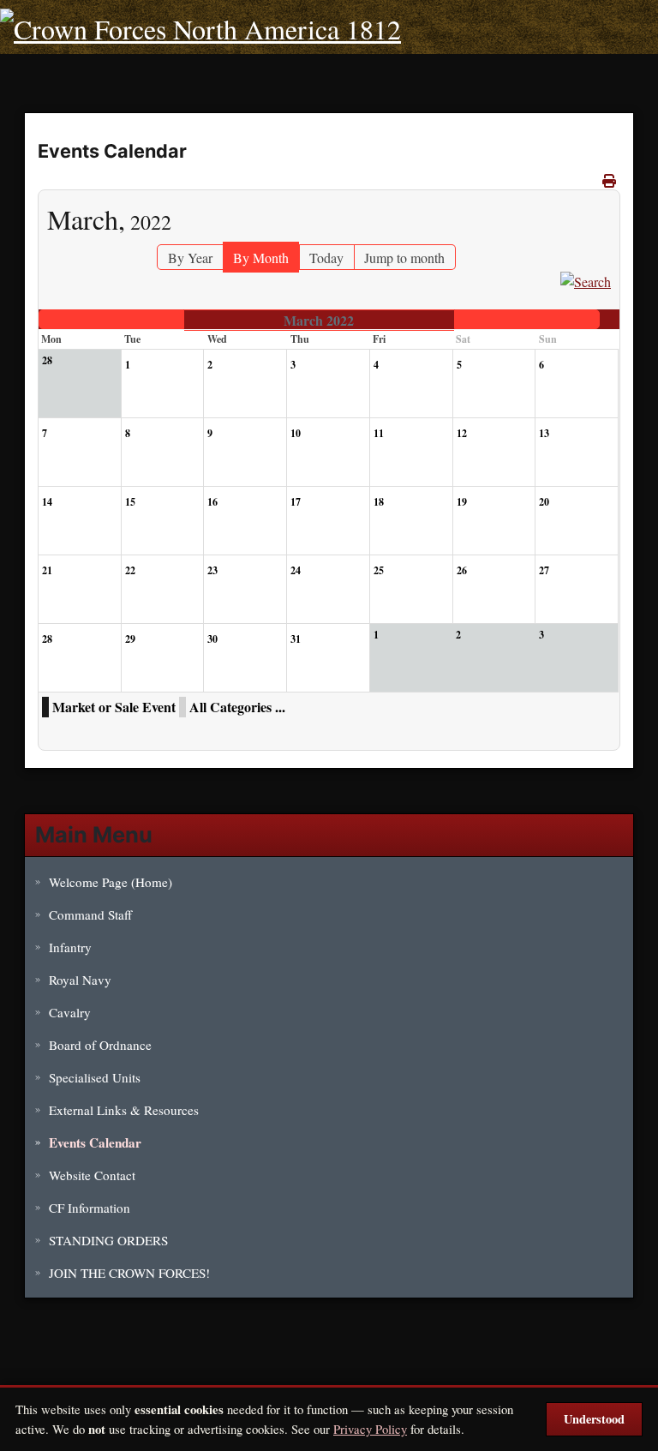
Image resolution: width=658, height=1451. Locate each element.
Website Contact (92, 1175)
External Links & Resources (124, 1109)
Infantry (70, 947)
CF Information (89, 1207)
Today (326, 258)
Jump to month (404, 258)
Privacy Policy (370, 1428)
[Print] (609, 180)
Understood (594, 1419)
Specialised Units (95, 1077)
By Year (190, 258)
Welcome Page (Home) (110, 881)
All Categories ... (237, 707)
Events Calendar (95, 1142)
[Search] (585, 280)
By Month (261, 258)
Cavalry (70, 1012)
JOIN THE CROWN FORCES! (129, 1272)
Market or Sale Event (114, 707)
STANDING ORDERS (108, 1240)
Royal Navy (80, 979)
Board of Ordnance (100, 1044)
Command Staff (90, 914)
